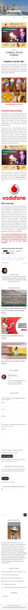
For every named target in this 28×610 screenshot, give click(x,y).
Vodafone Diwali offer (19, 259)
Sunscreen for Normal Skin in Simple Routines (11, 578)
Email (3, 409)
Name (3, 402)
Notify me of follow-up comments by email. (13, 450)
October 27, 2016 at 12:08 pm (13, 376)
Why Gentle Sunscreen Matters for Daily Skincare (12, 581)
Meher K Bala (22, 607)
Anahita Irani (6, 262)
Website (3, 416)
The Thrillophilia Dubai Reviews (8, 584)
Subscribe (5, 478)
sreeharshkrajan (12, 375)
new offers (9, 257)
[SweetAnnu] (14, 6)
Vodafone (11, 259)
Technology (4, 259)
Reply (9, 378)
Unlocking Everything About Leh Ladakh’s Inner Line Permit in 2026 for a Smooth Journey (13, 311)
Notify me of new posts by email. (10, 452)
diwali (3, 257)
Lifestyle (14, 50)
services (14, 257)
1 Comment (24, 262)
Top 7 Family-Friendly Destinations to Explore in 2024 (14, 587)
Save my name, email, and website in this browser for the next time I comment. (13, 425)
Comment (3, 429)
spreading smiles (21, 257)
